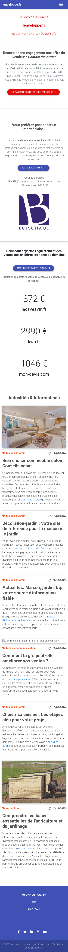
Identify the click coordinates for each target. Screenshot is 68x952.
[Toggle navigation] (61, 4)
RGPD (34, 902)
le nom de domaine (34, 17)
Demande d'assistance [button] (32, 168)
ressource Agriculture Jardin (33, 848)
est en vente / (34, 33)
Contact (34, 908)
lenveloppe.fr (34, 25)
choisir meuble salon (29, 499)
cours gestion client (21, 679)
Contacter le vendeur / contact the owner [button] (32, 92)
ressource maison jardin (26, 548)
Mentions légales (34, 895)
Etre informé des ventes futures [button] (32, 268)
